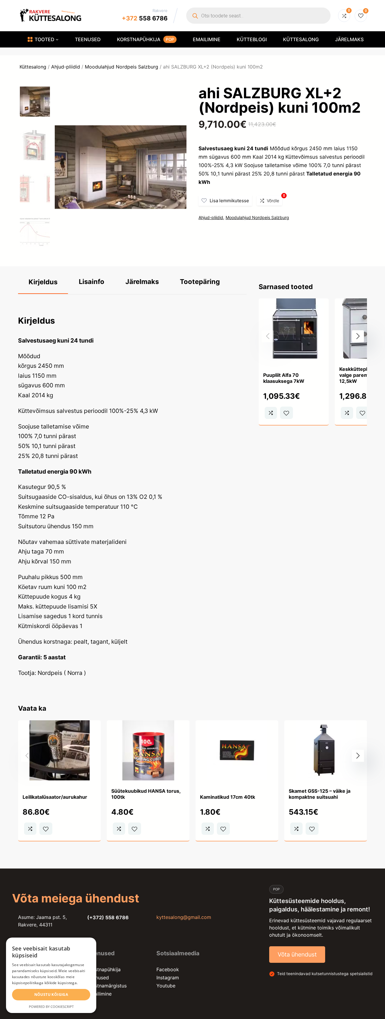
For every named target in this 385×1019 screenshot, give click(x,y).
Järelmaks (142, 281)
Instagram (167, 978)
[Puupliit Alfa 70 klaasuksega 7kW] (294, 303)
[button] (358, 336)
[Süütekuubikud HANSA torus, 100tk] (148, 725)
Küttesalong (33, 67)
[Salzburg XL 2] (120, 250)
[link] (294, 362)
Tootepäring (200, 281)
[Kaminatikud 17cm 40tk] (237, 725)
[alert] (51, 975)
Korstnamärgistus (107, 986)
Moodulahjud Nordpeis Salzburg (121, 67)
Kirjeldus (43, 282)
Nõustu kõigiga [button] (51, 994)
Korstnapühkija (104, 969)
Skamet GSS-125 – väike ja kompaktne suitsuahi (319, 794)
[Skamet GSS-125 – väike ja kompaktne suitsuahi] (326, 725)
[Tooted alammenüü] (57, 39)
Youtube (165, 986)
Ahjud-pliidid (65, 67)
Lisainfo (91, 281)
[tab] (43, 282)
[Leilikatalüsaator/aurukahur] (59, 725)
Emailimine (99, 994)
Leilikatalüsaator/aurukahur (55, 797)
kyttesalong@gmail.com (183, 917)
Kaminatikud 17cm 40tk (227, 797)
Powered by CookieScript (51, 1006)
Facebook (167, 969)
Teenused (98, 978)
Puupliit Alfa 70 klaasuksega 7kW (283, 378)
